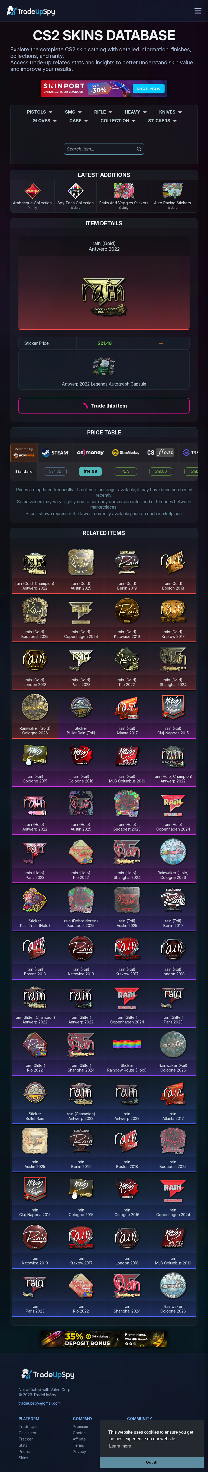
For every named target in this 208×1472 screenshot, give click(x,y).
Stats (23, 1445)
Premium (80, 1426)
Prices (24, 1451)
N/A (125, 471)
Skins (23, 1457)
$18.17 (196, 471)
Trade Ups (28, 1426)
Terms (78, 1445)
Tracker (26, 1439)
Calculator (28, 1432)
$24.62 (55, 471)
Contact (80, 1432)
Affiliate (79, 1439)
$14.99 (90, 471)
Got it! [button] (152, 1462)
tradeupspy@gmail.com (40, 1403)
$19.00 (161, 471)
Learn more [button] (120, 1446)
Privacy (79, 1451)
